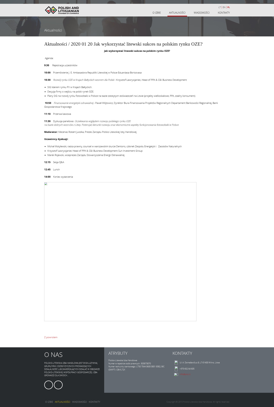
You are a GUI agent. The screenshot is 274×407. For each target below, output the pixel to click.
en (224, 7)
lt (220, 7)
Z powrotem (50, 337)
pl (228, 7)
